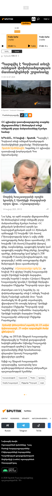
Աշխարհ (25, 418)
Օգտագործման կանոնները (13, 445)
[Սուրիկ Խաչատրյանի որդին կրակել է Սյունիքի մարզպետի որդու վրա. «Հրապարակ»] (26, 176)
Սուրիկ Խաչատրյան (10, 383)
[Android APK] (9, 470)
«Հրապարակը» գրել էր (28, 268)
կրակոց (42, 378)
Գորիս (32, 378)
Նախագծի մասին (9, 441)
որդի (42, 383)
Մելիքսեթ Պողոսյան (29, 383)
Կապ (29, 445)
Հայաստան (23, 378)
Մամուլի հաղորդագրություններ (15, 448)
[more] (47, 209)
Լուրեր (11, 39)
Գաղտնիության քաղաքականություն (17, 455)
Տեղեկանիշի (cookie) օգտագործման (17, 459)
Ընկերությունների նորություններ (16, 452)
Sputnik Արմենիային (13, 148)
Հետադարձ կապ (9, 463)
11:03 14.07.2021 (8, 77)
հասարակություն (9, 378)
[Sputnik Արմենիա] (8, 20)
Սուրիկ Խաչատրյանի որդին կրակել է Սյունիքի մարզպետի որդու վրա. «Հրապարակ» (24, 200)
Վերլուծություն (39, 418)
